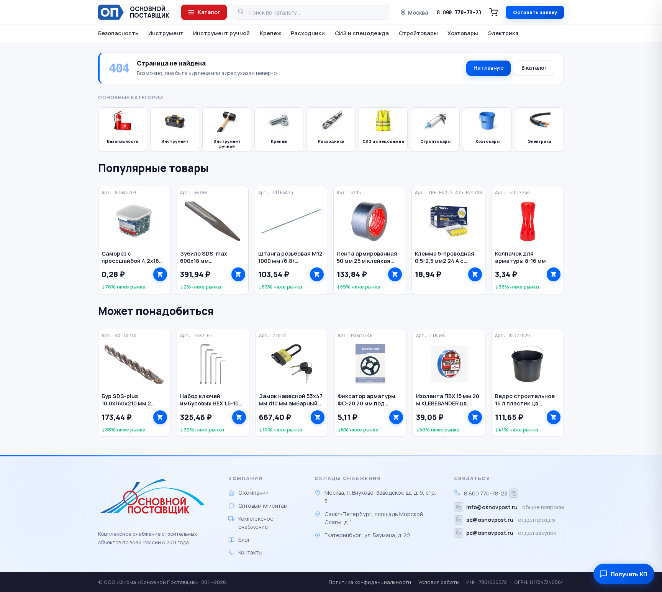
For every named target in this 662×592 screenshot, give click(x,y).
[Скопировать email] (458, 507)
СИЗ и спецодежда (362, 33)
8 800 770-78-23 (459, 12)
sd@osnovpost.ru (489, 519)
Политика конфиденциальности (370, 582)
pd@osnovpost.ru (489, 532)
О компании (253, 492)
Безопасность (118, 33)
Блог (244, 539)
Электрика (503, 33)
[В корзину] (160, 274)
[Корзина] (493, 12)
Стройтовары (418, 33)
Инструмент (166, 33)
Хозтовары (462, 33)
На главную (489, 67)
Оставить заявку (535, 12)
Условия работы (438, 582)
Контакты (250, 552)
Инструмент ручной (221, 33)
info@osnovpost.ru (492, 507)
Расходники (308, 33)
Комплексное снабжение (256, 523)
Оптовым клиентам (263, 505)
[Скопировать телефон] (513, 493)
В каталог (534, 67)
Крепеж (270, 33)
